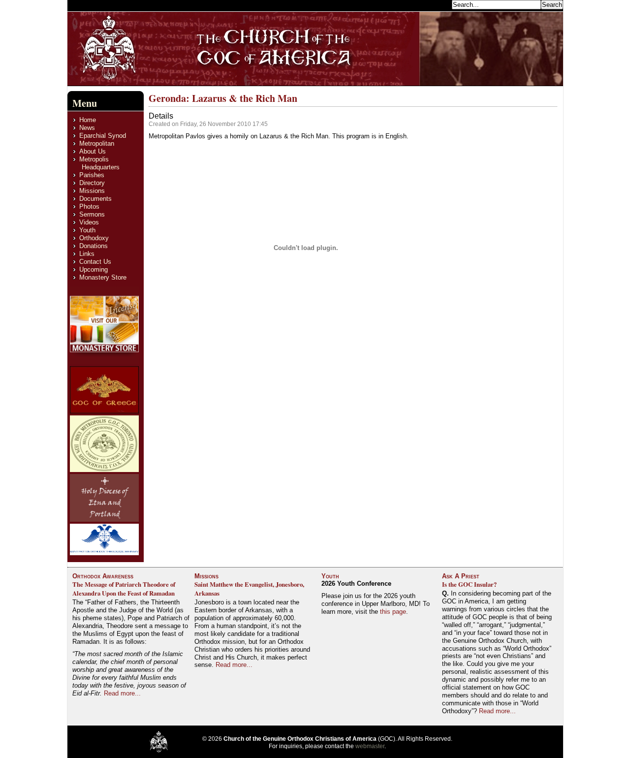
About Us (92, 151)
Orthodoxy (94, 238)
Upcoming (93, 269)
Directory (92, 183)
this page (393, 611)
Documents (95, 198)
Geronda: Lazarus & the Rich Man (223, 98)
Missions (92, 190)
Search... (436, 4)
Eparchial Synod (102, 135)
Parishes (91, 175)
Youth (87, 230)
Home (87, 120)
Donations (93, 246)
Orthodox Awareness (102, 576)
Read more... (122, 693)
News (87, 127)
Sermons (92, 214)
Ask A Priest (460, 576)
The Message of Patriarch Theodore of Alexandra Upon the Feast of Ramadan (123, 589)
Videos (89, 222)
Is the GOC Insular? (469, 584)
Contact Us (95, 261)
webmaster (369, 746)
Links (86, 253)
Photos (89, 206)
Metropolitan (96, 143)
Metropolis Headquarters (99, 163)
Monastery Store (102, 277)
